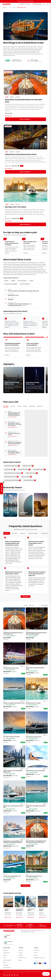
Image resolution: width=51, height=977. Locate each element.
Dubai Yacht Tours (31, 473)
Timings (19, 406)
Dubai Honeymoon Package (12, 480)
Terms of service (41, 971)
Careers (21, 952)
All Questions (6, 533)
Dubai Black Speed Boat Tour (34, 876)
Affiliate (21, 955)
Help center (37, 950)
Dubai (14, 7)
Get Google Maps (12, 416)
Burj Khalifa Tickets (39, 469)
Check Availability (25, 119)
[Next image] (45, 82)
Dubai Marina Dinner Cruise (11, 668)
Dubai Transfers (26, 476)
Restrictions (40, 406)
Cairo (4, 957)
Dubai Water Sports (29, 480)
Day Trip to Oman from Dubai (11, 736)
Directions (5, 406)
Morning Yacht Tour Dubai (15, 207)
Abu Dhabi (5, 965)
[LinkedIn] (17, 975)
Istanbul (5, 950)
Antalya (5, 955)
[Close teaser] (3, 482)
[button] (19, 4)
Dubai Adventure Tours (11, 476)
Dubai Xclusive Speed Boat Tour (12, 876)
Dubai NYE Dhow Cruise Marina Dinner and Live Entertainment (36, 633)
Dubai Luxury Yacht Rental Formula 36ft (13, 806)
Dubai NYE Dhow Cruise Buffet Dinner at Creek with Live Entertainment (36, 841)
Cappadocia (6, 952)
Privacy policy (27, 971)
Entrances (12, 406)
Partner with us (22, 957)
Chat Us (36, 955)
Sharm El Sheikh (7, 960)
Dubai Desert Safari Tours (12, 465)
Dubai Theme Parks (24, 469)
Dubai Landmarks (10, 469)
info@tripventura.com (39, 957)
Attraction (14, 533)
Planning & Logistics (33, 533)
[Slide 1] (24, 93)
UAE (10, 7)
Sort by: (26, 605)
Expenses (23, 533)
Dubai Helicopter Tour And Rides (13, 473)
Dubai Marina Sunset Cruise (33, 737)
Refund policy (34, 971)
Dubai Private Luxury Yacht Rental (35, 770)
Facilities (25, 406)
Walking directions (12, 427)
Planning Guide (44, 533)
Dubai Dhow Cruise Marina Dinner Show (21, 154)
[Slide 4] (26, 93)
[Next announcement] (48, 1)
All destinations (7, 967)
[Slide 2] (36, 628)
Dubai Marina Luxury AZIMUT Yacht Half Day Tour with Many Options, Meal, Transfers (13, 842)
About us (21, 950)
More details (8, 115)
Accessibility (32, 406)
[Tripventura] (11, 931)
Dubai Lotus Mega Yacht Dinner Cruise (14, 703)
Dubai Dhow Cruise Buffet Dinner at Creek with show (13, 633)
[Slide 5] (27, 93)
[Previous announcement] (2, 1)
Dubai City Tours (28, 465)
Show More (25, 596)
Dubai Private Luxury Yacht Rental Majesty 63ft (12, 771)
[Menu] (47, 4)
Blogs (20, 960)
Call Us (35, 952)
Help (30, 4)
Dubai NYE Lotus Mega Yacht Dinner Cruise (36, 806)
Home (6, 7)
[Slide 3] (14, 628)
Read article (8, 917)
